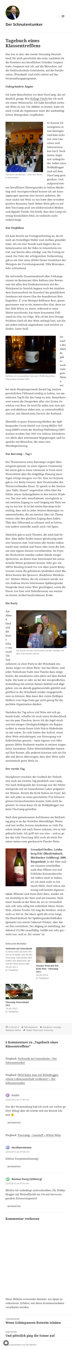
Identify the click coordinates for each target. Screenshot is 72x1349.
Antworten (14, 1122)
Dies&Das (47, 1027)
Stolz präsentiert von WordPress (21, 1344)
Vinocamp (48, 1030)
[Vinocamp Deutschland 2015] (19, 991)
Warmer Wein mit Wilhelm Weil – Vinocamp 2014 (47, 968)
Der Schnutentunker (24, 24)
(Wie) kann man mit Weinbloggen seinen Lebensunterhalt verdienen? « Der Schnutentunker (32, 1079)
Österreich (38, 1030)
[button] (6, 1343)
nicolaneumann (21, 1147)
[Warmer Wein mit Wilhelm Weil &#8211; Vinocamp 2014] (49, 955)
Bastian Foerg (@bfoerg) (27, 1179)
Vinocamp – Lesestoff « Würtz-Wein (39, 1135)
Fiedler (29, 1030)
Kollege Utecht (39, 98)
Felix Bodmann (31, 1027)
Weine (18, 1030)
